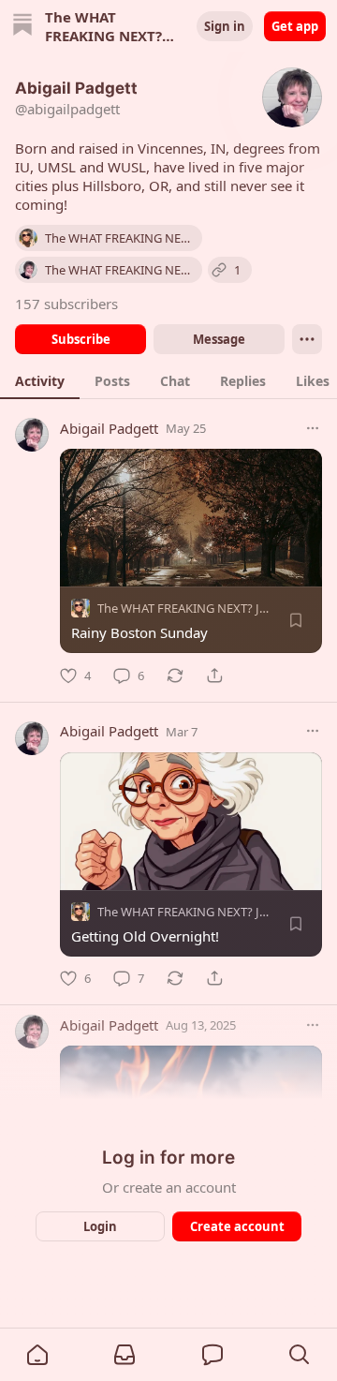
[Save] (296, 620)
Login (100, 1226)
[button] (37, 1355)
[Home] (22, 26)
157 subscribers (66, 303)
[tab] (40, 380)
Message (219, 339)
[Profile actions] (307, 339)
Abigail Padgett (109, 428)
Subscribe (80, 339)
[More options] (313, 428)
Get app (294, 26)
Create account (237, 1226)
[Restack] (175, 675)
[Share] (214, 675)
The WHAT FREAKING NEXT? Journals (199, 608)
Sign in (224, 26)
